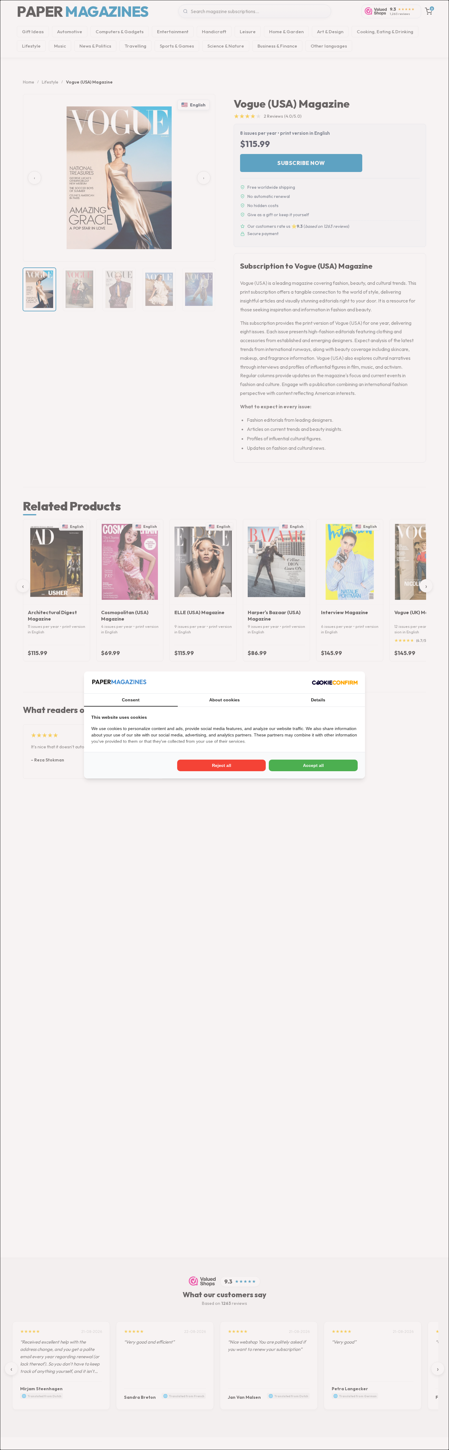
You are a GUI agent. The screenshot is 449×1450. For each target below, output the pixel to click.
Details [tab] (318, 699)
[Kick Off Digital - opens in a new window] (335, 682)
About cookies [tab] (224, 699)
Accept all (313, 765)
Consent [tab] (131, 699)
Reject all (221, 765)
